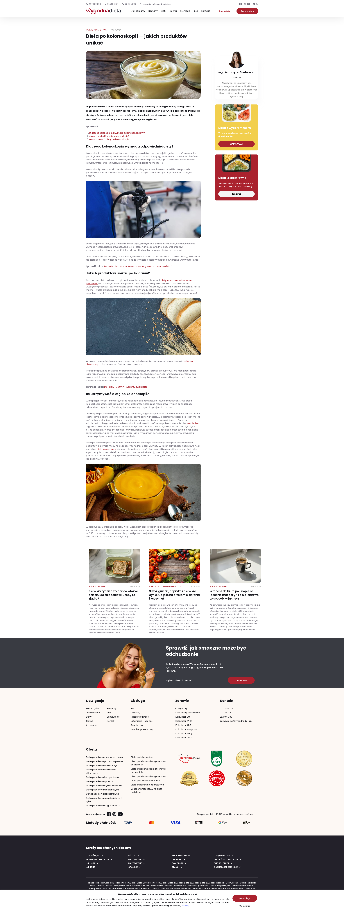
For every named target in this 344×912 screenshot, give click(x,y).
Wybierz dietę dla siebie (178, 680)
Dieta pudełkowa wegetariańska (103, 805)
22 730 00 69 (95, 4)
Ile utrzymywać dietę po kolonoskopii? (109, 139)
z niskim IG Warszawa (163, 888)
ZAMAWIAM (236, 143)
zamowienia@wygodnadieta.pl (236, 721)
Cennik (173, 11)
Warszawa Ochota (201, 888)
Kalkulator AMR (183, 725)
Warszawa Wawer (182, 888)
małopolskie (119, 885)
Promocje (185, 11)
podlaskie (192, 885)
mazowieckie (157, 885)
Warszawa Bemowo (220, 888)
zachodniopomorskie (112, 888)
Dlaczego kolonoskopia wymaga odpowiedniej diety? (117, 132)
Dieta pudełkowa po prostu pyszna (104, 761)
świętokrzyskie (223, 885)
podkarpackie (180, 885)
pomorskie (203, 885)
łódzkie (109, 885)
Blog (196, 11)
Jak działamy (138, 11)
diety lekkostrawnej (171, 280)
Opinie (243, 882)
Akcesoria (91, 725)
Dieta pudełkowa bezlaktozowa (147, 784)
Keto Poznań (145, 888)
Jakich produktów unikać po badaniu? (109, 136)
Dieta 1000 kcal (128, 882)
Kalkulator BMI (182, 716)
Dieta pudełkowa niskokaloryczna (103, 765)
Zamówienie (113, 716)
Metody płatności (140, 716)
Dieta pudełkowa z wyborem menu (104, 757)
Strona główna (93, 708)
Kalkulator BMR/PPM (186, 729)
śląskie (213, 885)
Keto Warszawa (130, 888)
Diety (163, 11)
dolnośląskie (93, 882)
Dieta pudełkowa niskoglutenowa (148, 776)
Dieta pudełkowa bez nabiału (146, 780)
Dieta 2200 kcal (191, 882)
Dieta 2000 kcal (175, 882)
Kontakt (205, 11)
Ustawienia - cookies (142, 721)
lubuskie (100, 885)
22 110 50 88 (130, 4)
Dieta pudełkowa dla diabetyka (102, 789)
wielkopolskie (95, 888)
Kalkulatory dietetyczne (187, 712)
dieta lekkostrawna (107, 449)
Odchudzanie (232, 882)
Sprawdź (236, 193)
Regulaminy (137, 725)
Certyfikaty (181, 708)
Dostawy (153, 11)
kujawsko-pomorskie (110, 882)
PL (254, 4)
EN (257, 4)
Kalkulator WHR (183, 721)
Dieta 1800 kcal (159, 882)
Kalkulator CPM (183, 737)
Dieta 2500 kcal (207, 882)
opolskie (168, 885)
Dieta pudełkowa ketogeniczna (102, 777)
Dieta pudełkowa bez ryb (144, 757)
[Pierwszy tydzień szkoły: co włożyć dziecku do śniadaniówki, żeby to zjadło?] (114, 591)
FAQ (133, 708)
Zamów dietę (247, 11)
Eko (109, 712)
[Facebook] (240, 4)
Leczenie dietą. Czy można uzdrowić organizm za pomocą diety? (138, 266)
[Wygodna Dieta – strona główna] (103, 12)
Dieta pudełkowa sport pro (100, 781)
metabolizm (193, 423)
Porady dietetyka (96, 29)
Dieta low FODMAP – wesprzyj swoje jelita (125, 386)
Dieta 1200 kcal (144, 882)
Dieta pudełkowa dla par (137, 885)
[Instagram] (244, 4)
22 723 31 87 (113, 4)
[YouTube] (248, 4)
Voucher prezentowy (142, 729)
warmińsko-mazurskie (242, 885)
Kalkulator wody (183, 733)
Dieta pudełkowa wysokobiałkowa (104, 785)
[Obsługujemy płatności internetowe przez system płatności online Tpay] (128, 822)
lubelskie (220, 882)
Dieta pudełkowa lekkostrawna (102, 793)
